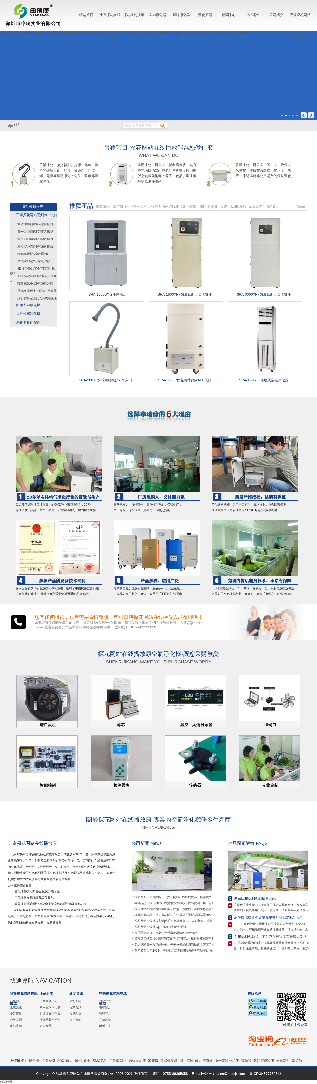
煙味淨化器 (181, 15)
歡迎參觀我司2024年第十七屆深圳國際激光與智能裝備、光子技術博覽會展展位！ (188, 950)
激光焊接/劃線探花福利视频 (35, 231)
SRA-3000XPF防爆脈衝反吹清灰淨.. (265, 294)
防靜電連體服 (263, 1060)
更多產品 (46, 1026)
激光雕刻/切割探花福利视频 (35, 239)
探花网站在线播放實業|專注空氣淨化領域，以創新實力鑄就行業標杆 (179, 921)
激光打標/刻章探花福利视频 (35, 224)
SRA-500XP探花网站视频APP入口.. (185, 380)
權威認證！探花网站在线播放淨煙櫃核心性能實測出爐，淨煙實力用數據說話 (185, 903)
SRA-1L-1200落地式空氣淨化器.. (264, 380)
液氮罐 (207, 1060)
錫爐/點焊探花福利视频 (32, 254)
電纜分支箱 (169, 1060)
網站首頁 (86, 15)
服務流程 (16, 1026)
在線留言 (105, 1007)
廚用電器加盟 (190, 1060)
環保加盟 (64, 1060)
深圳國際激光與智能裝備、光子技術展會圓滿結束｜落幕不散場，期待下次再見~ (187, 944)
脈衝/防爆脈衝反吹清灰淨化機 (37, 298)
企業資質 (16, 1013)
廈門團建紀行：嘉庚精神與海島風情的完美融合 (165, 932)
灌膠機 (153, 1060)
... (10, 935)
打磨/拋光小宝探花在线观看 (35, 283)
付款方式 (105, 1001)
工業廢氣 (48, 1060)
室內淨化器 (157, 15)
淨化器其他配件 (28, 322)
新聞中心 (229, 15)
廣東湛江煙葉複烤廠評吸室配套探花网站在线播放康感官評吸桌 (176, 938)
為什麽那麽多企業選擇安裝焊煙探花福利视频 (268, 918)
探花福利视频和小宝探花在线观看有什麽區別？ (270, 937)
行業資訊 (75, 1007)
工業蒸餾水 (118, 1060)
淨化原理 (205, 15)
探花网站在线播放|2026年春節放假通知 (160, 927)
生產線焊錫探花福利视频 (33, 261)
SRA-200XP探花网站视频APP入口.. (106, 380)
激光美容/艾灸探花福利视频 (35, 246)
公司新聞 (16, 1019)
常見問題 (75, 1013)
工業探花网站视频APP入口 (36, 215)
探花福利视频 (133, 15)
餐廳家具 (283, 1060)
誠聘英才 (105, 1013)
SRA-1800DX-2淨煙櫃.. (106, 294)
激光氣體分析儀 (227, 1060)
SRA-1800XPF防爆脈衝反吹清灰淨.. (186, 294)
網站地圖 (6, 1082)
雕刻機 (34, 1060)
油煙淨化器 (82, 1060)
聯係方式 (105, 1026)
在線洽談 (105, 1019)
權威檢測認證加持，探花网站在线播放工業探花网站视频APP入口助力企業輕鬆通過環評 (192, 915)
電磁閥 (246, 1060)
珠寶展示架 (137, 1060)
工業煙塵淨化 (48, 1001)
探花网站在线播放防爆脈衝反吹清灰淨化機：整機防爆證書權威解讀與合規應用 (186, 909)
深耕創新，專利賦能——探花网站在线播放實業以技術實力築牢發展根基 (182, 897)
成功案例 (253, 15)
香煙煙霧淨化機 (28, 314)
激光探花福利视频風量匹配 (255, 899)
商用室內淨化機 (28, 305)
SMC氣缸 (100, 1060)
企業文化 (16, 1007)
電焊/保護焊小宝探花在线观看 (37, 291)
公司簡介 (276, 15)
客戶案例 (75, 1019)
